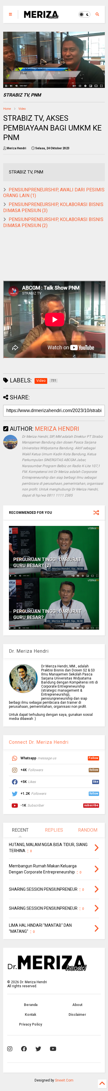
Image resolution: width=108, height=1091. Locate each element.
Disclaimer (77, 1015)
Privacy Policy (30, 1024)
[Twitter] (38, 1049)
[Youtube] (53, 1049)
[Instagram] (9, 1049)
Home (7, 108)
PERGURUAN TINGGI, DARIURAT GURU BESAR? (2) (47, 562)
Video (22, 108)
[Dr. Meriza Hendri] (41, 16)
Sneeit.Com (64, 1080)
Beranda (30, 1005)
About (77, 1005)
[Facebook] (24, 1049)
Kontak (30, 1015)
